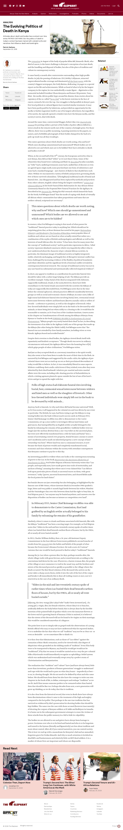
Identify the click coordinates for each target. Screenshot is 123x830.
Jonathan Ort (14, 786)
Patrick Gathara (9, 47)
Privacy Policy (116, 826)
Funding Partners (75, 816)
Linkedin (99, 811)
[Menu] (5, 6)
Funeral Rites (14, 108)
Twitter (99, 806)
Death (6, 108)
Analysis (35, 14)
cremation (36, 61)
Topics (72, 806)
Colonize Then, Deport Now (16, 782)
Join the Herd (105, 6)
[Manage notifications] (119, 826)
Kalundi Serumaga (55, 791)
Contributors (74, 814)
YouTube (99, 814)
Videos (91, 14)
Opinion (43, 14)
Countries (73, 809)
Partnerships (48, 806)
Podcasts (75, 14)
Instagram (100, 809)
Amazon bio (47, 191)
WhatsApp (8, 100)
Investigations (64, 14)
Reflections (53, 14)
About (46, 804)
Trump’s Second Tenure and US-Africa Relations (99, 783)
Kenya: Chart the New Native (19, 14)
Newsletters (48, 809)
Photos (84, 14)
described (75, 162)
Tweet (7, 93)
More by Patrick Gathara (10, 82)
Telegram (18, 100)
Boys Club (54, 99)
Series (72, 804)
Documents (101, 14)
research (45, 544)
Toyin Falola (93, 788)
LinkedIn (17, 96)
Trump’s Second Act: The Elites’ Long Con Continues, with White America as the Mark (59, 785)
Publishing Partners (76, 811)
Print (6, 96)
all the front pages (75, 81)
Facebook (18, 93)
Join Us (110, 14)
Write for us (48, 814)
